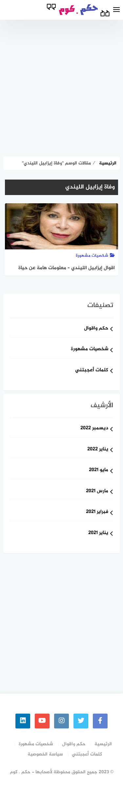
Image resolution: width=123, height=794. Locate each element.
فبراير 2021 (97, 512)
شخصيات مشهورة (89, 349)
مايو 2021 (98, 470)
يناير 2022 (97, 449)
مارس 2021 (97, 491)
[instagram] (61, 721)
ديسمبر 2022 (94, 428)
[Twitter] (80, 721)
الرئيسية (103, 744)
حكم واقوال (96, 328)
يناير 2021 (98, 533)
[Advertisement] (61, 85)
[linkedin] (22, 721)
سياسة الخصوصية (45, 754)
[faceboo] (100, 721)
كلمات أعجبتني (91, 370)
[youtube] (42, 721)
